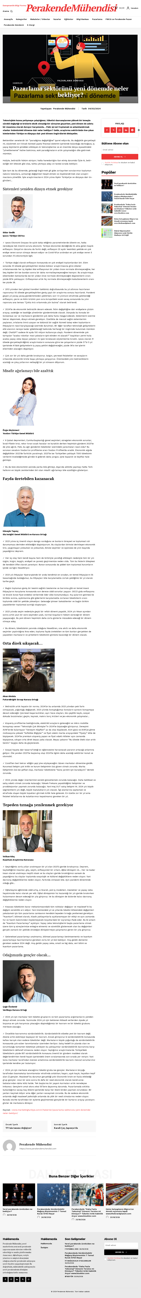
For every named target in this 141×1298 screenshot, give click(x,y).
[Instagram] (11, 1279)
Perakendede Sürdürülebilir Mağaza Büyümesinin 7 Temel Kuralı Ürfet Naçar (125, 196)
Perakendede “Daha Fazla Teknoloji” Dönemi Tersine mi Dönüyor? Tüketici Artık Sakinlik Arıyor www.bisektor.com (125, 208)
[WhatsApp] (119, 130)
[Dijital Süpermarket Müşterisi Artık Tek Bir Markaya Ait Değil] (106, 233)
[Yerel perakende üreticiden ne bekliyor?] (106, 184)
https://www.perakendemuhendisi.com (37, 1149)
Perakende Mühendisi (64, 108)
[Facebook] (107, 130)
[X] (113, 130)
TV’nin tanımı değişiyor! (19, 1128)
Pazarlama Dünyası (70, 81)
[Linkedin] (126, 130)
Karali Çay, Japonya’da (66, 1128)
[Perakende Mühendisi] (9, 1146)
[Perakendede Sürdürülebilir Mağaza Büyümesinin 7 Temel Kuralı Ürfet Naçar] (106, 196)
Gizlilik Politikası (111, 163)
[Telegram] (132, 130)
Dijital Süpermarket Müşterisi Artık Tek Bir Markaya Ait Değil (123, 233)
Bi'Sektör (69, 1276)
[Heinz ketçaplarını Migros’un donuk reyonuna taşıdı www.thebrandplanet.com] (106, 221)
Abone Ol (118, 157)
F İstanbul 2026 (71, 1249)
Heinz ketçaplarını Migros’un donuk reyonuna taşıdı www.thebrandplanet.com (126, 221)
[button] (8, 11)
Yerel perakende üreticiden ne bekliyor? (125, 184)
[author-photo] (4, 1214)
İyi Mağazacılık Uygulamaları (78, 1261)
